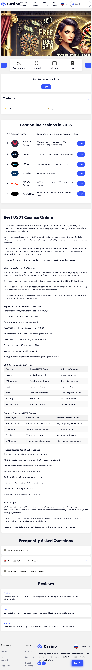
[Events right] (88, 65)
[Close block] (88, 100)
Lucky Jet (29, 657)
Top (75, 663)
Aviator (28, 651)
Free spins (5, 666)
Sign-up (4, 651)
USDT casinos (74, 248)
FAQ (11, 109)
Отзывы (55, 109)
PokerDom (28, 193)
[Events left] (4, 65)
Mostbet (27, 173)
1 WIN (25, 154)
